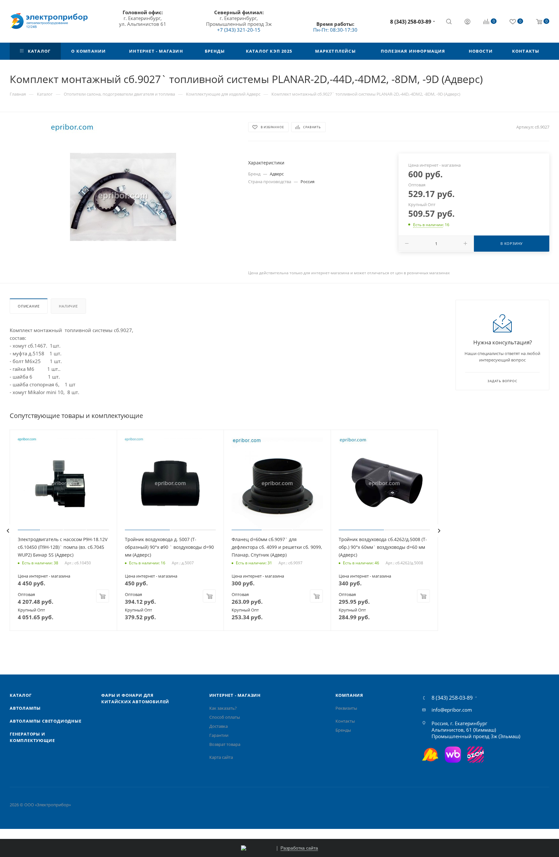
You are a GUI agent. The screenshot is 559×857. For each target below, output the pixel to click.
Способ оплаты (224, 717)
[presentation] (7, 530)
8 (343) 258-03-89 (410, 21)
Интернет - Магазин (235, 695)
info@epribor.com (452, 709)
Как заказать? (223, 708)
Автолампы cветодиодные (46, 721)
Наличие (68, 306)
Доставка (218, 726)
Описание (28, 306)
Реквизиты (346, 708)
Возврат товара (224, 744)
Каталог (21, 695)
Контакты (345, 721)
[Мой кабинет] (467, 22)
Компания (349, 695)
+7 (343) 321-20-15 (238, 29)
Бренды (343, 730)
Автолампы (25, 708)
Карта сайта (221, 757)
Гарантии (218, 735)
